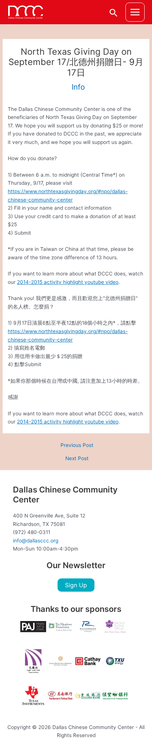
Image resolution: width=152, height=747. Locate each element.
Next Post (77, 458)
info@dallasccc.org (35, 541)
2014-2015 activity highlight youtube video (67, 282)
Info (78, 86)
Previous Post (77, 445)
